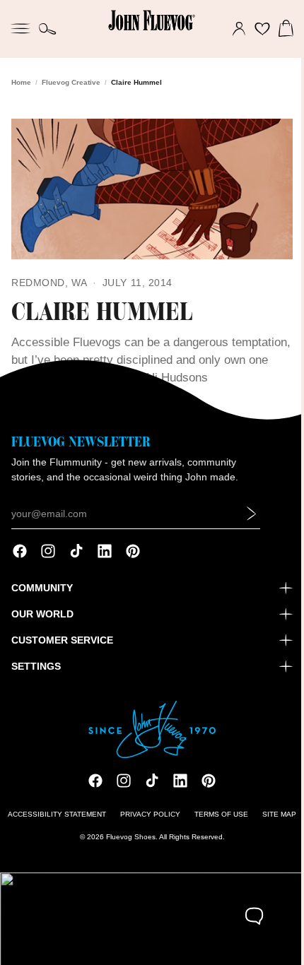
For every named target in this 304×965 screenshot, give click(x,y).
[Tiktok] (76, 553)
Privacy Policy (147, 816)
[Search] (48, 29)
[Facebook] (19, 553)
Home (21, 82)
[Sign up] (251, 515)
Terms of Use (218, 816)
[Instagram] (48, 553)
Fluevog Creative (71, 82)
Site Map (276, 816)
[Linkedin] (104, 553)
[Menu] (20, 27)
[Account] (232, 29)
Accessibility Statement (53, 816)
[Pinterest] (132, 553)
